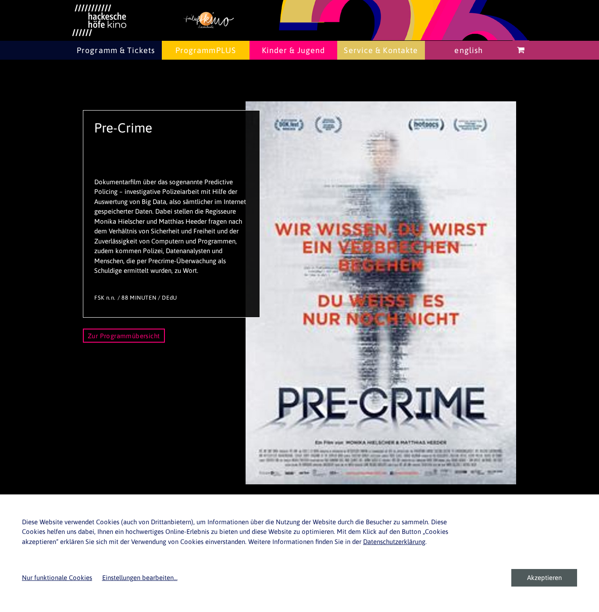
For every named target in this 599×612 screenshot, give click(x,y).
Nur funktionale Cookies (57, 577)
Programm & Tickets (116, 50)
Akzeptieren (544, 577)
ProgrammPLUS (205, 50)
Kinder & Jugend (293, 50)
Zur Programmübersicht (124, 336)
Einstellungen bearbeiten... (140, 577)
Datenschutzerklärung (394, 541)
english (468, 50)
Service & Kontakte (381, 50)
